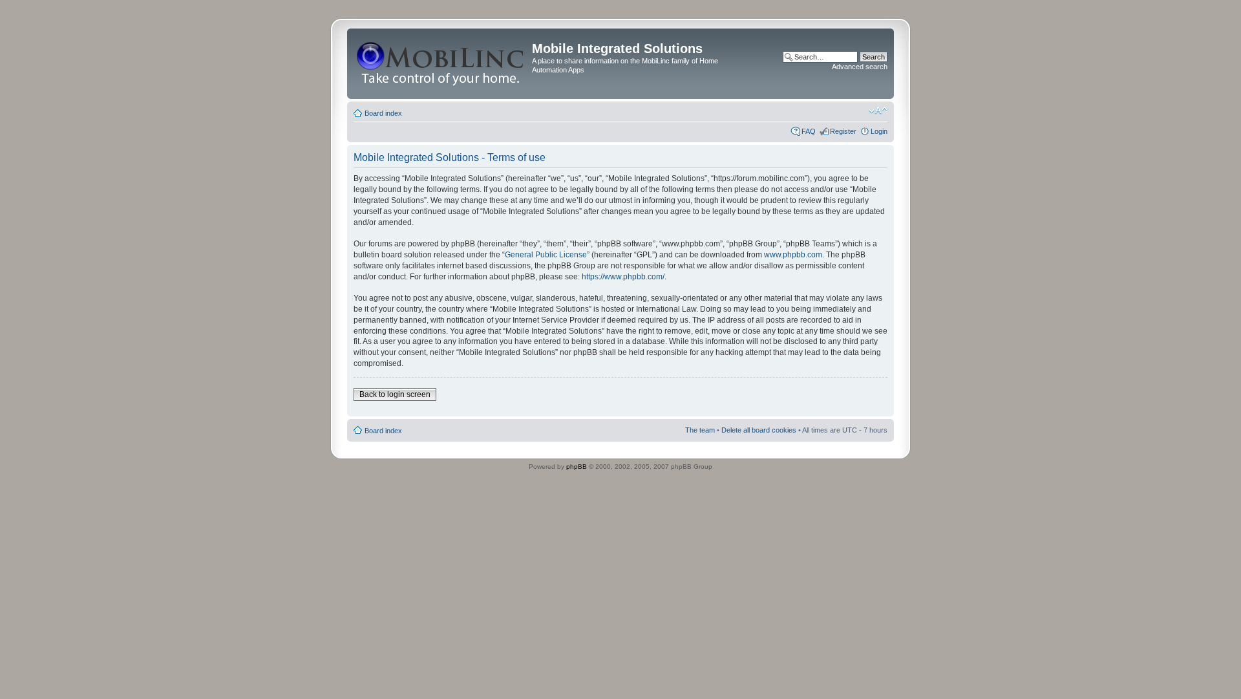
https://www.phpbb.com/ (623, 276)
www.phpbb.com (793, 254)
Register (843, 131)
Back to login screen (394, 394)
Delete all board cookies (758, 430)
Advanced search (859, 66)
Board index (383, 113)
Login (879, 131)
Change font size (878, 110)
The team (700, 430)
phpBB (576, 466)
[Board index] (441, 64)
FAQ (808, 131)
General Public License (546, 254)
